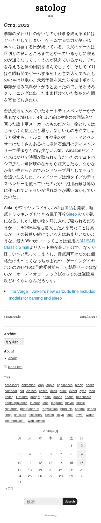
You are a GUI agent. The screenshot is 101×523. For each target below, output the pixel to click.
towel (79, 414)
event (73, 390)
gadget (35, 396)
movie (69, 402)
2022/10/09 (87, 317)
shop (8, 414)
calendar (11, 390)
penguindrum (29, 408)
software (20, 414)
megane (57, 402)
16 (81, 462)
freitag (9, 396)
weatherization (15, 420)
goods (57, 396)
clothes (31, 390)
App (41, 385)
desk (53, 390)
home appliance (16, 402)
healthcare (83, 396)
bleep (79, 385)
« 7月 (9, 488)
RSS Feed (15, 367)
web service (36, 420)
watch (90, 414)
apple (50, 385)
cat (22, 390)
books (90, 385)
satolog (50, 7)
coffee (43, 390)
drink (63, 390)
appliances (65, 385)
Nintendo (11, 408)
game (47, 396)
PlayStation (50, 408)
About (12, 358)
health (69, 396)
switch (49, 414)
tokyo (60, 414)
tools (70, 414)
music (80, 402)
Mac (45, 402)
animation (28, 385)
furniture (22, 396)
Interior (35, 402)
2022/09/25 (13, 317)
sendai (80, 408)
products (66, 408)
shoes (91, 408)
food (92, 390)
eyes (83, 390)
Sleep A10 (75, 214)
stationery (35, 414)
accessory (12, 385)
